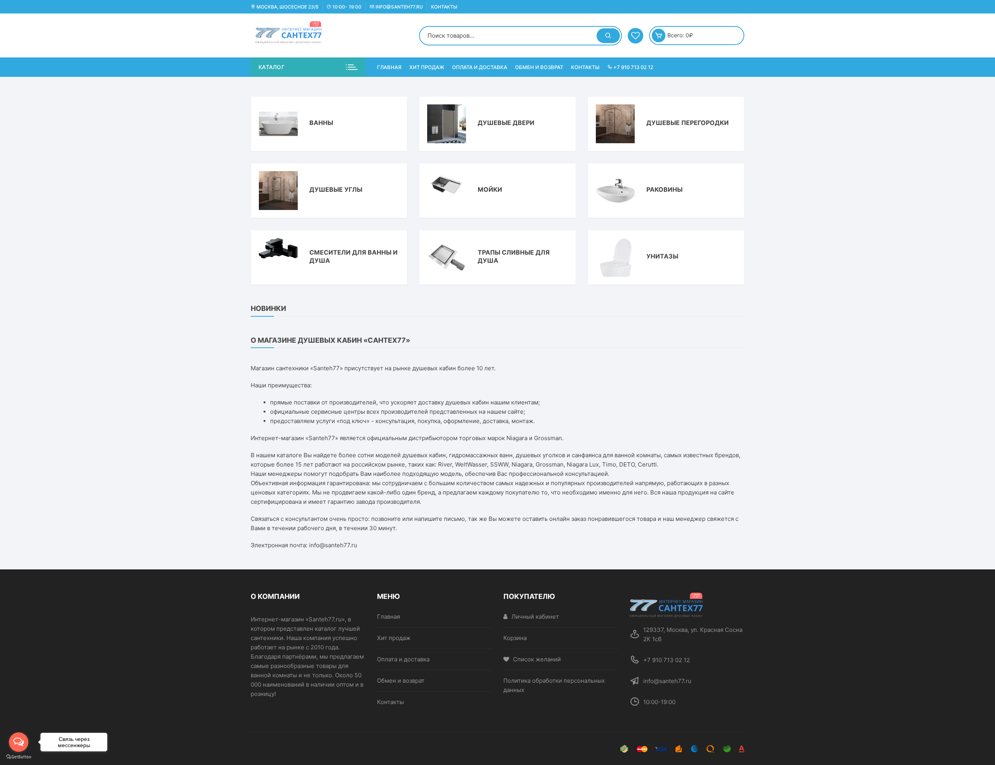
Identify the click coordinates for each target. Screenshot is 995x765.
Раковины (664, 189)
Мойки (490, 189)
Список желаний (537, 659)
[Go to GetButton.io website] (18, 757)
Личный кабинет (535, 616)
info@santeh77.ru (398, 7)
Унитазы (662, 256)
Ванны (321, 123)
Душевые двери (506, 123)
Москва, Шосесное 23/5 (286, 7)
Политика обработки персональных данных (554, 685)
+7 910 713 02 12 (632, 67)
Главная (389, 67)
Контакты (444, 7)
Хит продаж (426, 67)
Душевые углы (335, 189)
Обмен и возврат (539, 67)
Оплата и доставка (479, 67)
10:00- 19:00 (346, 7)
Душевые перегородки (687, 123)
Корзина (515, 638)
